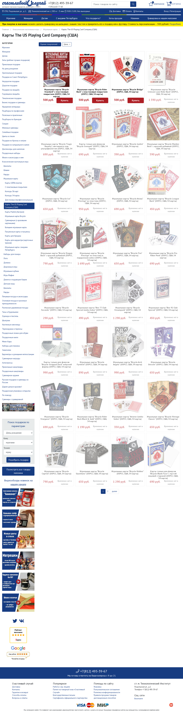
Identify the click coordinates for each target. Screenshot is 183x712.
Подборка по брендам (11, 119)
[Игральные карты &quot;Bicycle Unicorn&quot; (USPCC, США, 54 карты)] (163, 342)
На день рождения (10, 68)
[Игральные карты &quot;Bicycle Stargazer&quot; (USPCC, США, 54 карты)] (56, 397)
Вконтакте (138, 698)
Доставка (117, 11)
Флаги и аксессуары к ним (13, 157)
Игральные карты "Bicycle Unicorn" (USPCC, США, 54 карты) (163, 363)
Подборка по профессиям (13, 111)
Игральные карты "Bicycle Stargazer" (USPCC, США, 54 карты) (56, 417)
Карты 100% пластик (13, 183)
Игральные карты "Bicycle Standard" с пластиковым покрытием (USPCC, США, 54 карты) (56, 93)
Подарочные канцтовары (13, 371)
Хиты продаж (115, 18)
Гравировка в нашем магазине (162, 18)
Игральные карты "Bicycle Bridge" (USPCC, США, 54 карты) (127, 90)
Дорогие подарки (9, 85)
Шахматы (7, 166)
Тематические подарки (11, 98)
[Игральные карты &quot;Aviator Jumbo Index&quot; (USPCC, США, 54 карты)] (127, 396)
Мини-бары (7, 341)
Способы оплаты (19, 695)
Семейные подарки (10, 132)
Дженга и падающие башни (15, 279)
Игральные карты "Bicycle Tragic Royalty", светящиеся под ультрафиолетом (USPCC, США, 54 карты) (56, 147)
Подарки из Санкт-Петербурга (14, 77)
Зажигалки (6, 350)
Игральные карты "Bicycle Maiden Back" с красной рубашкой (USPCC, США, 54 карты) (163, 146)
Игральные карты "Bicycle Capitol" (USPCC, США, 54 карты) (56, 472)
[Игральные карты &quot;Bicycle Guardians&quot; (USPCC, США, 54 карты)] (92, 451)
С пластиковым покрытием (16, 187)
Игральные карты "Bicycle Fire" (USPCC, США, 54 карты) (127, 254)
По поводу (6, 395)
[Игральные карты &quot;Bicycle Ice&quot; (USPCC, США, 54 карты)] (56, 178)
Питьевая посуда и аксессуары (15, 296)
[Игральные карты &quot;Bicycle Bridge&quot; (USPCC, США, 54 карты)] (127, 69)
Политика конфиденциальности (107, 692)
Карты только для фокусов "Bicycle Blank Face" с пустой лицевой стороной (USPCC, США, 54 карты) (163, 474)
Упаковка (97, 687)
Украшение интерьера (11, 107)
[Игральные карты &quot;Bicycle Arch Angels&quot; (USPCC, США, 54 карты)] (127, 342)
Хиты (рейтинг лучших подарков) (16, 60)
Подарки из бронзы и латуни (14, 140)
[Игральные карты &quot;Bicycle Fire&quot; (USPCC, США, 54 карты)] (127, 233)
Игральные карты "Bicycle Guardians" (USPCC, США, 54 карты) (92, 472)
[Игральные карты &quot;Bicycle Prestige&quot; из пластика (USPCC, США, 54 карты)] (92, 178)
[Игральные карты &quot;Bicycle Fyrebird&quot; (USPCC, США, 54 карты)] (92, 342)
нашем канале (18, 484)
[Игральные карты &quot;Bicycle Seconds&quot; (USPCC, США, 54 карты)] (56, 287)
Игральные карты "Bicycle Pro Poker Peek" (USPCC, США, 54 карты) (163, 255)
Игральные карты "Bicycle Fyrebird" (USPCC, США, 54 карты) (92, 363)
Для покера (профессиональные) (19, 200)
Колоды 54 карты (12, 195)
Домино (7, 262)
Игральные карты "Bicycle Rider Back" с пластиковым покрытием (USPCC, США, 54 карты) (92, 91)
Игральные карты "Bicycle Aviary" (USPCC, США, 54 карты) (127, 199)
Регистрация (175, 11)
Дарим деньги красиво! (12, 387)
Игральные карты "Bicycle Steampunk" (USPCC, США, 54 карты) (127, 310)
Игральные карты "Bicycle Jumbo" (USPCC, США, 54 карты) (127, 145)
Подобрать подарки (18, 459)
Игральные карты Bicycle (15, 216)
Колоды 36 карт (11, 191)
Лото (6, 258)
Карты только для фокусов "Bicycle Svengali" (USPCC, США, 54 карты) (92, 146)
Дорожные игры (10, 267)
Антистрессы (7, 363)
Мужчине (10, 18)
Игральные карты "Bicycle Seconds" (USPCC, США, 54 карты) (56, 308)
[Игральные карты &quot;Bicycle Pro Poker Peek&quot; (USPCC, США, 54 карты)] (163, 233)
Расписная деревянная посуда (15, 308)
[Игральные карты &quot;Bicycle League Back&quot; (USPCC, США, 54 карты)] (163, 178)
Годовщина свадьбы (11, 94)
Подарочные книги (10, 337)
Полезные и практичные (12, 115)
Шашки (6, 170)
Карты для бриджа (13, 236)
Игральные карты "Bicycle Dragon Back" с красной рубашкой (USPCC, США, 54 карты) (56, 255)
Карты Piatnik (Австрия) (14, 212)
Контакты (139, 11)
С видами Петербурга (66, 18)
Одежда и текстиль (10, 316)
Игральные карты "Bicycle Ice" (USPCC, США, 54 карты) (56, 199)
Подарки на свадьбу (10, 90)
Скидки (5, 123)
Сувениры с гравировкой (12, 399)
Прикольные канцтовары (12, 367)
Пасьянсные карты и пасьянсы (17, 231)
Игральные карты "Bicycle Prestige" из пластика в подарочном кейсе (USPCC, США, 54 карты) (92, 256)
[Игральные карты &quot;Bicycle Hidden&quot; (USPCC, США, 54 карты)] (127, 451)
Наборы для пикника (11, 346)
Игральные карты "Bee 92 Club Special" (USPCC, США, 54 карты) (163, 308)
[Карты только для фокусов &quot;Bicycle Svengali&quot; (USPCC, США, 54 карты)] (92, 124)
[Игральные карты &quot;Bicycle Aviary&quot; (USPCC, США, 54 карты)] (127, 178)
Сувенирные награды (11, 358)
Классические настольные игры (26, 29)
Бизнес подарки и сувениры (13, 102)
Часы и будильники (10, 312)
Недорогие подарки (10, 81)
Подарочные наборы (11, 153)
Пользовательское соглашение (107, 689)
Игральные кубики (11, 271)
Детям (44, 18)
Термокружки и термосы (12, 329)
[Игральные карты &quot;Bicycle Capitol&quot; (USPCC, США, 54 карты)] (56, 451)
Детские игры (9, 284)
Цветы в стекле (8, 136)
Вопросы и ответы (19, 698)
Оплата (129, 11)
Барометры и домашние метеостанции (18, 354)
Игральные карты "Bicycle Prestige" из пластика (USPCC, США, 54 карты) (92, 201)
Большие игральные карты (16, 227)
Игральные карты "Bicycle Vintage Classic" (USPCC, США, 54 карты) (163, 417)
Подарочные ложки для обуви (15, 333)
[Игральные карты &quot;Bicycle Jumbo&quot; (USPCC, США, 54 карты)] (127, 124)
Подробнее (175, 24)
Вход (166, 11)
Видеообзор (82, 108)
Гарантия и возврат (20, 692)
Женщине (28, 18)
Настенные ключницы (11, 324)
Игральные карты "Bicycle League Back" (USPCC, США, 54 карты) (163, 199)
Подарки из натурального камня (15, 145)
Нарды (6, 174)
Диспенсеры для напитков (13, 149)
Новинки (135, 18)
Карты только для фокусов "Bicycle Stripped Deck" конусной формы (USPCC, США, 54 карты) (56, 364)
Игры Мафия (9, 275)
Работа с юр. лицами (61, 687)
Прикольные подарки (11, 64)
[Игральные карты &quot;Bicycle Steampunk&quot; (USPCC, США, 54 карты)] (127, 287)
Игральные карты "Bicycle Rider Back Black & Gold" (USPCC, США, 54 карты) (92, 419)
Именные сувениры (10, 128)
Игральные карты (50, 29)
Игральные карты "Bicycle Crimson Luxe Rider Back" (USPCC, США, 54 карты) (163, 91)
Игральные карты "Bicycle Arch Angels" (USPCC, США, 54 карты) (127, 363)
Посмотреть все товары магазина (18, 471)
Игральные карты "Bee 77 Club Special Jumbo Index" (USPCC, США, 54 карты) (92, 310)
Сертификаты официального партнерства (70, 698)
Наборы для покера (12, 254)
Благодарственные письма (64, 695)
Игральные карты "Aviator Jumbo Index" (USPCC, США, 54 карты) (127, 417)
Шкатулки (6, 320)
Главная (5, 29)
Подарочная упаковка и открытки (16, 391)
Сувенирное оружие (10, 375)
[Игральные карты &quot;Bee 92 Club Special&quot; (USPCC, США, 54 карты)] (163, 287)
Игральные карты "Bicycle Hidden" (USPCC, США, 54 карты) (128, 472)
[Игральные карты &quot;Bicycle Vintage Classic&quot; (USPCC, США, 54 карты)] (163, 397)
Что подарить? (93, 18)
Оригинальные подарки (12, 73)
